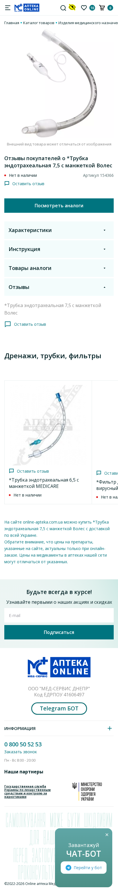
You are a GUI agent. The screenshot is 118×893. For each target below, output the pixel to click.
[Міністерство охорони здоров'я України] (87, 791)
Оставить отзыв (28, 183)
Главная (11, 22)
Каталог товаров (38, 22)
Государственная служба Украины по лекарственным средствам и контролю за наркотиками (27, 791)
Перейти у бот (88, 867)
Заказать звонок (20, 751)
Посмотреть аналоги (59, 205)
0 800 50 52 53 (23, 744)
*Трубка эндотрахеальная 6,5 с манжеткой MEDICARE (44, 483)
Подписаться (59, 632)
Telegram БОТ (59, 708)
